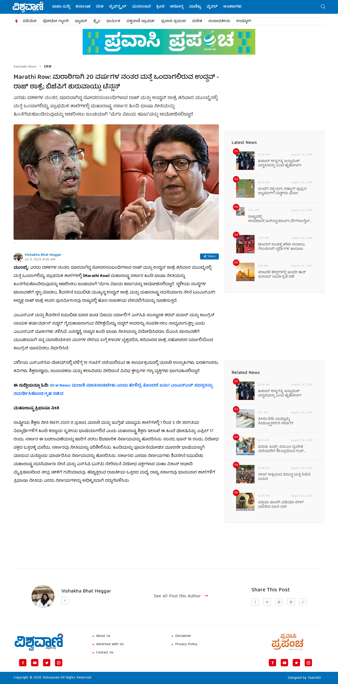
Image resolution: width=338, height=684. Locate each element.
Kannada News (25, 67)
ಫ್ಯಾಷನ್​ (81, 21)
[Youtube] (34, 662)
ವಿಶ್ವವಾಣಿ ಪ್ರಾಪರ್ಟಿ (140, 21)
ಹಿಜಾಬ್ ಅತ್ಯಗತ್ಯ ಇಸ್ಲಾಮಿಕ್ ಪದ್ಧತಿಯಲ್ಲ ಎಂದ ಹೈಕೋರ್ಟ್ (280, 163)
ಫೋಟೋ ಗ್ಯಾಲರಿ (56, 21)
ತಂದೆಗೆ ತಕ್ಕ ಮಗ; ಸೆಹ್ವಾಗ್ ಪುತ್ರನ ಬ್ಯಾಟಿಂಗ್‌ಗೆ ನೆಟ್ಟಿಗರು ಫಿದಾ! (282, 191)
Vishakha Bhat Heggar (43, 255)
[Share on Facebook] (255, 601)
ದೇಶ (99, 7)
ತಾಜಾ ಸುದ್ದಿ (61, 7)
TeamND (314, 678)
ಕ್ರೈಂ (96, 21)
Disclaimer (183, 636)
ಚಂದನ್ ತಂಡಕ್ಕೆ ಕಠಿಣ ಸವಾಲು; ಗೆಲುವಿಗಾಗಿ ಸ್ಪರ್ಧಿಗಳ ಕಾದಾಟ (281, 247)
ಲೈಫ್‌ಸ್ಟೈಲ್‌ (117, 7)
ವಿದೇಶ (197, 21)
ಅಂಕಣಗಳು (232, 7)
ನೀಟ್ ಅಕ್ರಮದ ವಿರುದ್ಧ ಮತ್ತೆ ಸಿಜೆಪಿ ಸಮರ (284, 477)
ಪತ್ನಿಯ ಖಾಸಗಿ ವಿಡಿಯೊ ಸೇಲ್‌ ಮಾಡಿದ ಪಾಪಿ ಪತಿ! (281, 505)
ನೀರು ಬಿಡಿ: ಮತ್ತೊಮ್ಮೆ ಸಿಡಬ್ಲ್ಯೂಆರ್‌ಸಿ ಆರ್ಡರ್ (276, 421)
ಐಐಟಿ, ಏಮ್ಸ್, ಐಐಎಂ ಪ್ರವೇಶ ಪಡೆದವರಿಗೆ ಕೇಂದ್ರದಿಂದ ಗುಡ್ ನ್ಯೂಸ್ (281, 449)
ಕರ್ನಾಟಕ (83, 7)
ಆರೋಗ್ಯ (176, 7)
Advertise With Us (110, 644)
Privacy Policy (186, 644)
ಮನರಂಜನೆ (141, 7)
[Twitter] (46, 662)
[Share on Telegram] (291, 601)
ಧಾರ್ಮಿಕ (113, 21)
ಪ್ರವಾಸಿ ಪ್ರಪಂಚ (173, 21)
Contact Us (104, 653)
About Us (103, 636)
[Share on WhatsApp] (279, 601)
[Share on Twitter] (267, 601)
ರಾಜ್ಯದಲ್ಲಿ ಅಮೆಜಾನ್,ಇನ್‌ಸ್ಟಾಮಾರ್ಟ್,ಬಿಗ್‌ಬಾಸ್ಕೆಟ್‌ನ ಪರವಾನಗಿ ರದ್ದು (280, 219)
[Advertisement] (116, 523)
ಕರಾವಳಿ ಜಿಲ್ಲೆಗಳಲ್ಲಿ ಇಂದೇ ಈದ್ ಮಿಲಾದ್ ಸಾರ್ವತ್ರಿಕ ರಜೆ (282, 275)
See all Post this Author (177, 596)
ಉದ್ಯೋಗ (243, 21)
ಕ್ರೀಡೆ (160, 7)
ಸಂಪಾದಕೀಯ (219, 21)
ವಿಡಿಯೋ (30, 21)
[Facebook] (22, 662)
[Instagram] (58, 662)
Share (211, 256)
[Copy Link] (303, 601)
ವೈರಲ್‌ (212, 7)
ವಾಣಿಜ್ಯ (195, 7)
